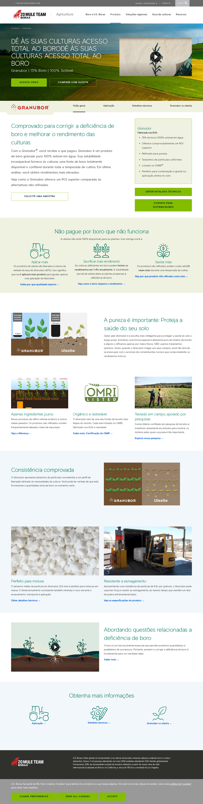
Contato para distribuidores (163, 205)
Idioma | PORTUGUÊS (145, 3)
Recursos (181, 14)
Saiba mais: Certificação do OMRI (91, 433)
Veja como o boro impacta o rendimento (100, 283)
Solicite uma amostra (39, 196)
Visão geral (79, 105)
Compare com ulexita (73, 82)
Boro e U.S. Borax (95, 14)
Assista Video (29, 82)
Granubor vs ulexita (181, 105)
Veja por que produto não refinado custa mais (160, 276)
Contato (166, 3)
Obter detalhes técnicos (163, 191)
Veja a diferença (20, 433)
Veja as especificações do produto (122, 600)
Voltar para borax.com (28, 3)
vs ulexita (158, 723)
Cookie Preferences (34, 796)
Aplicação (108, 105)
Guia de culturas (161, 14)
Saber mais (110, 659)
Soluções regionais (136, 14)
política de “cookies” (180, 784)
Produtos (15, 28)
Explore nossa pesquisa (147, 438)
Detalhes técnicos (142, 105)
